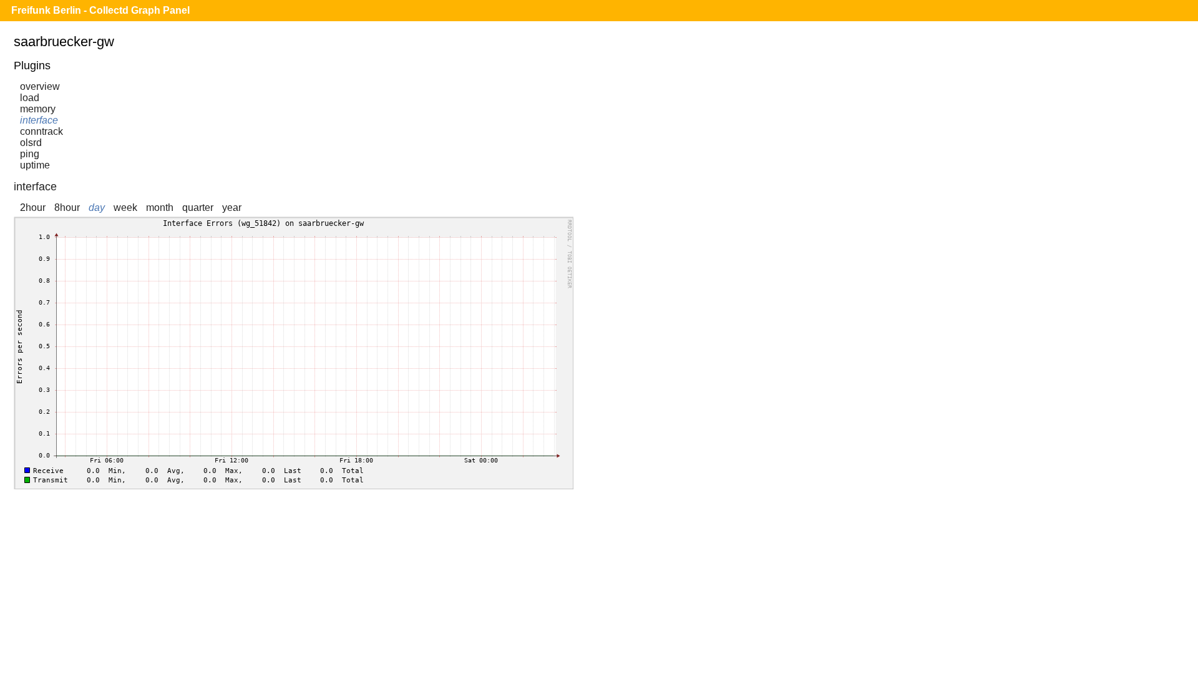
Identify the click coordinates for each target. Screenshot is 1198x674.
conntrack (41, 131)
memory (38, 109)
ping (29, 154)
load (29, 97)
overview (40, 86)
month (159, 207)
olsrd (31, 142)
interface (39, 120)
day (97, 207)
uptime (35, 165)
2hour (33, 207)
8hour (67, 207)
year (231, 207)
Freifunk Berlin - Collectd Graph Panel (100, 10)
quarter (197, 207)
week (125, 207)
